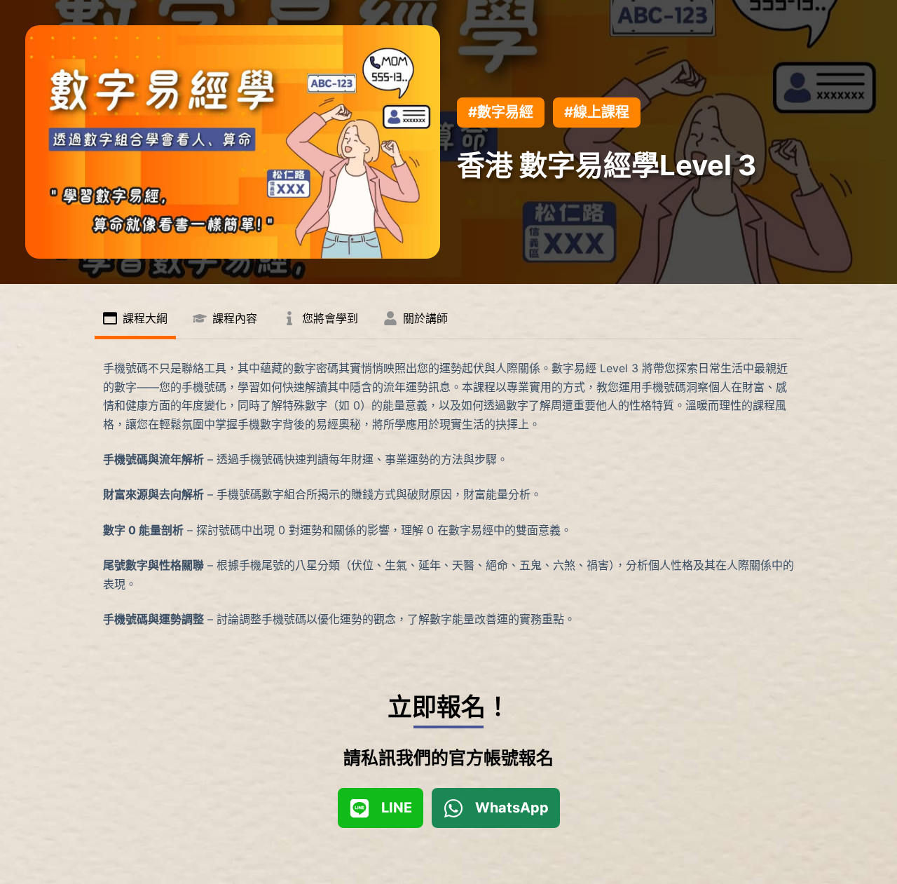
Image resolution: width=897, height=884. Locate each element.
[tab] (135, 320)
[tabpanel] (448, 494)
